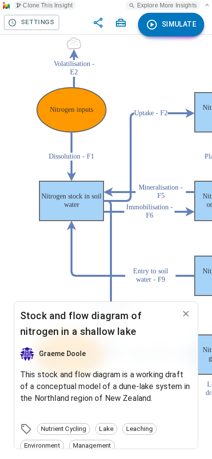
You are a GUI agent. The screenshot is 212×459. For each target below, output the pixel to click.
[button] (63, 429)
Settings (37, 22)
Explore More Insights (167, 5)
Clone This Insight (47, 5)
